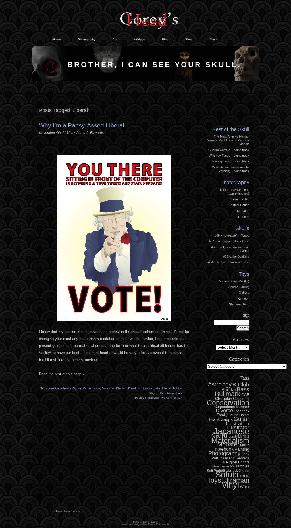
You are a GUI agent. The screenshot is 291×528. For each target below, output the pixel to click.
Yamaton (243, 298)
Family (222, 415)
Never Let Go (239, 199)
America (53, 388)
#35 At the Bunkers (236, 256)
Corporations (224, 407)
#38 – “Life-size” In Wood (232, 235)
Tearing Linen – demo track (230, 161)
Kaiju (219, 434)
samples (242, 466)
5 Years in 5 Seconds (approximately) (234, 191)
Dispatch (243, 210)
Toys (244, 274)
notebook (224, 449)
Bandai (228, 389)
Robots (243, 462)
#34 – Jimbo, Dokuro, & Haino (228, 262)
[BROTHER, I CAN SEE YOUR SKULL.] (145, 80)
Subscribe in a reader (67, 511)
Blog (165, 39)
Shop (188, 39)
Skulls (242, 228)
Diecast (242, 406)
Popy (245, 454)
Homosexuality (151, 388)
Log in (240, 114)
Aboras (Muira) (238, 287)
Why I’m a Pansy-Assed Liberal (81, 125)
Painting (241, 449)
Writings (139, 39)
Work (244, 486)
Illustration (237, 423)
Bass (243, 389)
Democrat (108, 388)
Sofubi (226, 474)
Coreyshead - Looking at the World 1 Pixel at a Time (149, 18)
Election (121, 388)
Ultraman (235, 480)
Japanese (231, 431)
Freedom (134, 388)
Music (244, 445)
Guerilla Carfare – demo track (228, 150)
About (213, 39)
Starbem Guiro (239, 304)
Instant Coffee (239, 205)
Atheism (65, 388)
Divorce (224, 410)
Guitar (241, 419)
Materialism (230, 440)
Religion (153, 393)
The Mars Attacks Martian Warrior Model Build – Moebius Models (228, 140)
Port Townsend (223, 458)
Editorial (153, 397)
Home (57, 39)
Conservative (91, 388)
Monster (228, 444)
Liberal (166, 388)
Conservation (228, 403)
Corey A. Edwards (158, 524)
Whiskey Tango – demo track (229, 155)
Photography (86, 39)
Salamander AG (223, 466)
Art (115, 39)
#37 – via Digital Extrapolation (229, 241)
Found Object (238, 415)
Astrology (220, 384)
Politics (177, 388)
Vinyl (230, 485)
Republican (167, 393)
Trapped (243, 216)
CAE (245, 394)
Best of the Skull (230, 129)
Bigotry (76, 388)
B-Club (240, 385)
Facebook (241, 411)
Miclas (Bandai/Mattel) (234, 281)
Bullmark (227, 393)
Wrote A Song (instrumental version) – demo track (230, 169)
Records (242, 458)
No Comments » (171, 397)
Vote (179, 393)
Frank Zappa (221, 419)
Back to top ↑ (141, 521)
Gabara (244, 292)
